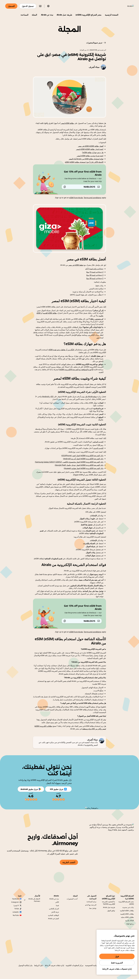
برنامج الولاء (130, 924)
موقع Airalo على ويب (89, 396)
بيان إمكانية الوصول (25, 965)
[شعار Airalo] (127, 6)
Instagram (15, 902)
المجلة (34, 14)
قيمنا (57, 905)
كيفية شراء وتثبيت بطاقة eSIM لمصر (90, 156)
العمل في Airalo (53, 918)
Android (45, 396)
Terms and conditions (92, 197)
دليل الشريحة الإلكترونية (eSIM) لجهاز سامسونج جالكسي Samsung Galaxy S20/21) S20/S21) (69, 462)
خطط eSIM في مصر (76, 265)
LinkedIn (16, 912)
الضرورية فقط (117, 962)
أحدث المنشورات (72, 899)
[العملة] (40, 6)
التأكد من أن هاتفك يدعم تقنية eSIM (61, 349)
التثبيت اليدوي (98, 448)
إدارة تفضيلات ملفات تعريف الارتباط (117, 969)
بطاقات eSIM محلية (127, 917)
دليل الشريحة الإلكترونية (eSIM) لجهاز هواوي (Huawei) (83, 468)
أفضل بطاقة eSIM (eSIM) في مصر (90, 146)
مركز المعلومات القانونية (74, 965)
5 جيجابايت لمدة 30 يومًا (94, 278)
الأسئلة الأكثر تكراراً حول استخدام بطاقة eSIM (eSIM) (84, 162)
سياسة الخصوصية (91, 965)
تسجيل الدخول (28, 6)
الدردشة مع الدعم (90, 905)
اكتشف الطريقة (68, 862)
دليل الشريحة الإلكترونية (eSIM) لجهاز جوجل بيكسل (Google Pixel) (79, 465)
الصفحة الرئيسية (111, 14)
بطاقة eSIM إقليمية (50, 313)
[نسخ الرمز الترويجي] (64, 187)
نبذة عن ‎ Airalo (47, 14)
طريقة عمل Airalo (64, 14)
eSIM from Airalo (76, 197)
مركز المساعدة (91, 902)
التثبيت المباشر (98, 442)
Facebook (15, 899)
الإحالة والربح (129, 920)
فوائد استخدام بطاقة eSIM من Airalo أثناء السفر (86, 159)
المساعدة (24, 14)
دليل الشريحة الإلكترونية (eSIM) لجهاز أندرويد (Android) (83, 458)
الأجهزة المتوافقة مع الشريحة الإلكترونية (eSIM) (76, 369)
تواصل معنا (92, 908)
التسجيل (11, 6)
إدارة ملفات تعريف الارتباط (54, 965)
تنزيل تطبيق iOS (56, 789)
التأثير (57, 902)
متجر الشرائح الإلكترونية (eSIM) (88, 14)
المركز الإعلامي (54, 909)
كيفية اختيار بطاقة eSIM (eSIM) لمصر (89, 149)
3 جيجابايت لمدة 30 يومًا (94, 275)
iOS (52, 396)
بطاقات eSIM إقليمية (127, 914)
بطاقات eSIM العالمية (127, 911)
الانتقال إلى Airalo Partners (34, 900)
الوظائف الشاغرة (53, 915)
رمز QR (100, 445)
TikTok (16, 909)
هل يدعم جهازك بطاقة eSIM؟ (92, 152)
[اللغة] (48, 6)
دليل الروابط (38, 965)
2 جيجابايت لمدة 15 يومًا (94, 272)
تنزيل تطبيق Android (29, 789)
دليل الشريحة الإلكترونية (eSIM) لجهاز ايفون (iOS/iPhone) (82, 455)
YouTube (16, 915)
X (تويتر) (16, 905)
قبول (117, 956)
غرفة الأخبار (55, 912)
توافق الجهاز (111, 911)
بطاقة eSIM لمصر (67, 123)
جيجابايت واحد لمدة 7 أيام (94, 269)
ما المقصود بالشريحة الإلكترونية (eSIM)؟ (108, 903)
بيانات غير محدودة (128, 907)
